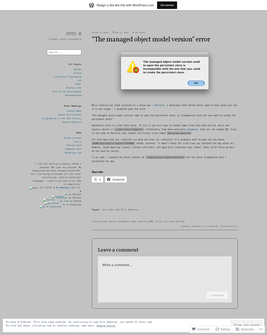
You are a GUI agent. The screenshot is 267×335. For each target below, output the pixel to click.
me (66, 194)
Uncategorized (73, 95)
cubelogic (64, 187)
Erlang (77, 73)
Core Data (108, 209)
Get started (167, 5)
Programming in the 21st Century (62, 118)
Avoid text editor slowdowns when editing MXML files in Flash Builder (139, 221)
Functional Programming (67, 77)
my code (64, 201)
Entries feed (73, 145)
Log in (77, 141)
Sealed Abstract (72, 122)
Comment (217, 295)
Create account (72, 138)
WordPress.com (73, 153)
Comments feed (73, 149)
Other (78, 84)
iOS (79, 80)
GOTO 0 (73, 33)
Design (77, 69)
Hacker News (74, 111)
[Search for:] (64, 52)
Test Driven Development (67, 91)
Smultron (159, 105)
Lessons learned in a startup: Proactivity (208, 226)
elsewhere (192, 129)
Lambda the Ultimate (69, 114)
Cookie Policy (106, 325)
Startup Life (73, 88)
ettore (95, 33)
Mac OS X (121, 209)
